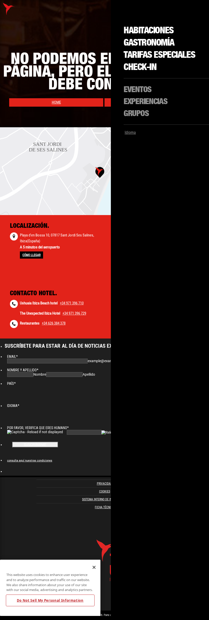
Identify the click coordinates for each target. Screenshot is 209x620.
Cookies (104, 491)
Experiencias (145, 101)
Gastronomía (149, 42)
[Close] (94, 567)
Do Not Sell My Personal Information (50, 600)
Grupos (136, 113)
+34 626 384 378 (54, 323)
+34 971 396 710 (72, 303)
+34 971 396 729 (74, 313)
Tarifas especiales (159, 55)
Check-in (140, 67)
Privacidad (104, 483)
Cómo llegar (31, 255)
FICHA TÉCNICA (104, 507)
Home (56, 102)
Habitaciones (149, 30)
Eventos (137, 90)
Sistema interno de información (104, 499)
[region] (50, 588)
